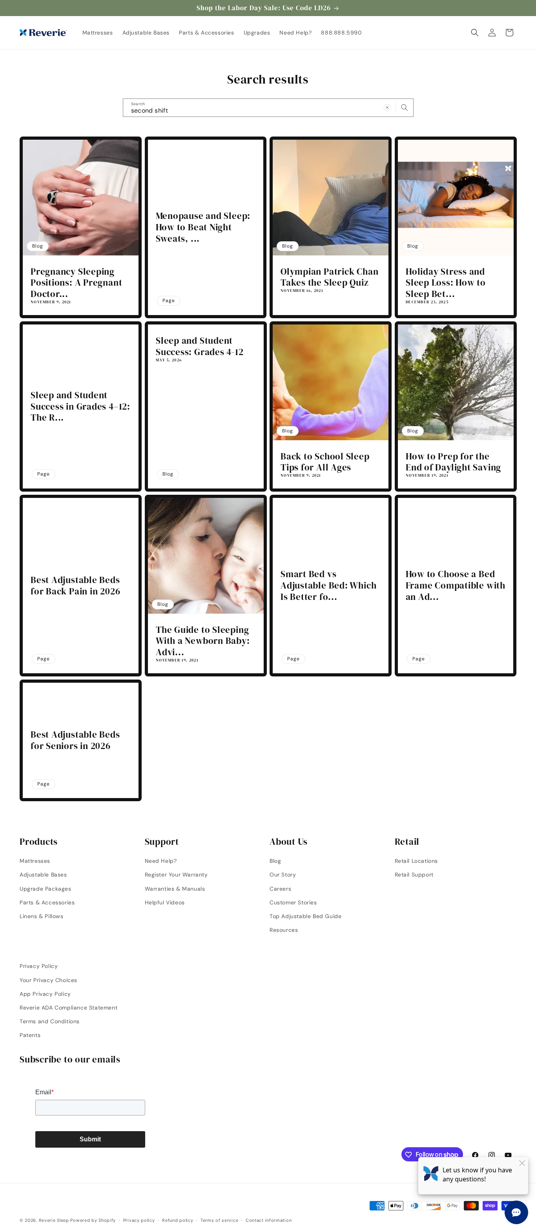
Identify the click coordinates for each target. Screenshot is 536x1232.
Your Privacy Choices (48, 979)
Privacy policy (139, 1220)
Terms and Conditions (50, 1020)
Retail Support (414, 874)
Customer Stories (293, 902)
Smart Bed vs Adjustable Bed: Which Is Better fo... (328, 585)
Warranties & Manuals (175, 888)
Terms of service (219, 1220)
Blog (275, 860)
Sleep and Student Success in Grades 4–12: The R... (80, 406)
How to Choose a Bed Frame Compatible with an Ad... (455, 585)
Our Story (283, 874)
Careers (280, 888)
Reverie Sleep (54, 1220)
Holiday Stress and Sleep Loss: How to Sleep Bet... (446, 283)
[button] (474, 32)
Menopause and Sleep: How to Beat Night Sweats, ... (203, 227)
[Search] (404, 107)
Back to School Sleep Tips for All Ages (325, 461)
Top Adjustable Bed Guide (305, 915)
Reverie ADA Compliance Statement (68, 1007)
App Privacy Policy (45, 993)
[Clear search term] (387, 107)
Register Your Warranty (176, 874)
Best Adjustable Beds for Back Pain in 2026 (75, 585)
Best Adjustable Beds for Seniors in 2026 (75, 740)
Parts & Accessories (47, 902)
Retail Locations (416, 860)
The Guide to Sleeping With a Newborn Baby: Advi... (203, 641)
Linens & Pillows (42, 915)
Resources (284, 929)
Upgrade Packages (45, 888)
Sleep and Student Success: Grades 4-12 (200, 346)
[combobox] (268, 108)
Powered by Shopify (93, 1220)
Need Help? (161, 860)
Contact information (269, 1220)
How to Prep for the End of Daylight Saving (453, 461)
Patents (30, 1035)
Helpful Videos (165, 902)
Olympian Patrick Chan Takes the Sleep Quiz (329, 277)
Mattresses (35, 860)
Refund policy (177, 1220)
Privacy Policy (39, 966)
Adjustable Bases (43, 874)
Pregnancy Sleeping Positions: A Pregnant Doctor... (76, 283)
